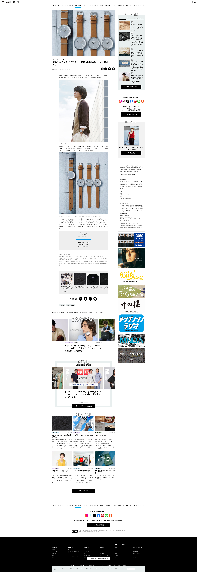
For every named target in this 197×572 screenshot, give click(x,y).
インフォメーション (139, 5)
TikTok (124, 101)
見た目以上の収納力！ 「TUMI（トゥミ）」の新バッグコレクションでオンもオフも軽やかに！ (83, 348)
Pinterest (135, 101)
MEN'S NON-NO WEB (5, 2)
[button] (68, 292)
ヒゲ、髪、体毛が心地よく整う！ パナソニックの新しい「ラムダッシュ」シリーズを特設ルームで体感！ (53, 348)
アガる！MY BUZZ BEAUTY (83, 435)
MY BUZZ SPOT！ (101, 435)
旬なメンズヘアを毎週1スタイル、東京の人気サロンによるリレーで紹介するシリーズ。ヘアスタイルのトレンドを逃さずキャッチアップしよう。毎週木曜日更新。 (62, 479)
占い (131, 5)
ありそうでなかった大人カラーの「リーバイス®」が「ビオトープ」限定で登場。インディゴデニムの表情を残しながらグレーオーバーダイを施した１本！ (137, 66)
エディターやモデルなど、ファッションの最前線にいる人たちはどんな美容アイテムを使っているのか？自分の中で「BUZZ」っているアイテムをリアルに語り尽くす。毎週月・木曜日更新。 (83, 443)
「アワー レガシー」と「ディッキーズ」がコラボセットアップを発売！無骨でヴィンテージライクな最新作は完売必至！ (93, 289)
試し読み (133, 153)
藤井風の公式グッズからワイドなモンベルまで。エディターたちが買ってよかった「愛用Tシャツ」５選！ (137, 27)
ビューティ (85, 5)
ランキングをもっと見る (131, 86)
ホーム (54, 5)
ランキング (70, 5)
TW (102, 68)
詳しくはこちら (131, 569)
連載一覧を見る (83, 490)
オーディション (62, 5)
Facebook (131, 101)
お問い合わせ (102, 565)
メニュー (195, 2)
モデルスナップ (94, 5)
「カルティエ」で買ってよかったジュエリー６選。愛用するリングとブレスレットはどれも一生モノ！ (137, 53)
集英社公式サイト (75, 565)
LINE (113, 68)
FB (105, 68)
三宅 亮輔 (62, 305)
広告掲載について (110, 565)
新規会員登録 (133, 114)
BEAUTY (77, 432)
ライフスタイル (108, 5)
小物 (68, 305)
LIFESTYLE (98, 432)
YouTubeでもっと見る (85, 406)
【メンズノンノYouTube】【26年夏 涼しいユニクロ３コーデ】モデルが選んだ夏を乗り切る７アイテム (83, 394)
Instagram (120, 101)
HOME (54, 312)
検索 (191, 2)
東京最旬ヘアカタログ (60, 471)
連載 (127, 5)
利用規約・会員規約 (121, 565)
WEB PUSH (142, 101)
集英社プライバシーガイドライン (89, 565)
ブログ (101, 5)
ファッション (78, 5)
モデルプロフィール (119, 5)
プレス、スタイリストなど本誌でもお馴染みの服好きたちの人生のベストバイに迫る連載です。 (104, 477)
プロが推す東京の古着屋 (81, 471)
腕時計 (72, 305)
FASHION (56, 59)
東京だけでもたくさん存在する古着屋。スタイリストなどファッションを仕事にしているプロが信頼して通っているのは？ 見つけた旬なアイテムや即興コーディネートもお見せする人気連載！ (83, 479)
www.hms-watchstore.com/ (83, 239)
